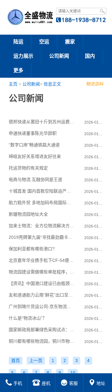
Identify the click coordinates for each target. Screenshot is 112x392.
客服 (73, 383)
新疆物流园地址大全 (28, 214)
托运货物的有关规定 (28, 167)
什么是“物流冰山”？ (28, 318)
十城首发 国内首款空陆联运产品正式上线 (42, 191)
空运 (44, 41)
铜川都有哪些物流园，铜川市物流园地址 (42, 341)
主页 (13, 83)
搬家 (70, 41)
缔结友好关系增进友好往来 (35, 156)
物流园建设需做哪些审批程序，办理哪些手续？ (42, 271)
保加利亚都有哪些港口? (32, 248)
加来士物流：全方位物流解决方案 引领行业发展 (42, 225)
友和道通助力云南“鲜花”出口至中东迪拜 (42, 294)
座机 (46, 383)
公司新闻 (59, 56)
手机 (17, 383)
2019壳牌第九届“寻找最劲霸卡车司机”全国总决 (42, 237)
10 (72, 372)
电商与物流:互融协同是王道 (35, 179)
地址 (100, 383)
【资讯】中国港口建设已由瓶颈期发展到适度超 (42, 283)
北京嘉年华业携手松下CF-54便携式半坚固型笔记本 (42, 260)
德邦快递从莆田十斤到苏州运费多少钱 (42, 121)
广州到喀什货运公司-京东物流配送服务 (42, 306)
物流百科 (94, 83)
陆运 (18, 41)
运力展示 (23, 56)
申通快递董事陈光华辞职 (33, 133)
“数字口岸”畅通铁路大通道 (34, 144)
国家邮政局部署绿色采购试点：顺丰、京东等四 (42, 329)
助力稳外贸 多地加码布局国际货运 (42, 202)
